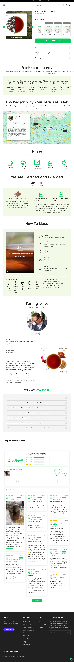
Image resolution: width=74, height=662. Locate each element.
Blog (24, 642)
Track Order (27, 624)
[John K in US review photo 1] (15, 513)
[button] (38, 13)
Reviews (41, 636)
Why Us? (41, 633)
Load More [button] (37, 601)
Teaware (42, 627)
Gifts (40, 630)
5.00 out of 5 (19, 460)
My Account (27, 621)
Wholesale (26, 645)
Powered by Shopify (18, 656)
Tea (40, 621)
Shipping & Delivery (29, 630)
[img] (9, 495)
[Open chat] (71, 659)
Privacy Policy (27, 636)
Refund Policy (27, 639)
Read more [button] (9, 548)
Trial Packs (42, 624)
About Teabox (27, 627)
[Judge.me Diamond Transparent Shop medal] (64, 472)
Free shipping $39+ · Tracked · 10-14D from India (37, 1)
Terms (25, 633)
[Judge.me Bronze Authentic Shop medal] (57, 472)
